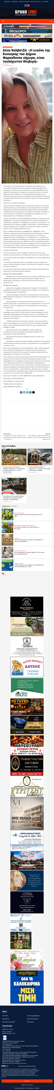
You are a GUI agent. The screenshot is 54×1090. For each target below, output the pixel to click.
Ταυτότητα (36, 1088)
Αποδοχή (27, 1081)
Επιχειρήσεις (17, 538)
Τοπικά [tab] (14, 506)
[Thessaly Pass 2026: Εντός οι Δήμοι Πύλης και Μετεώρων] (7, 527)
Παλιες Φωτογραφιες (24, 1)
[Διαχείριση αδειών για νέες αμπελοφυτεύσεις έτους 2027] (7, 514)
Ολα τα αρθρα (44, 1)
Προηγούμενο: (15, 436)
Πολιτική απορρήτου (29, 1088)
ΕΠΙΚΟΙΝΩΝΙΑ (15, 1)
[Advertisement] (27, 415)
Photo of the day (35, 1)
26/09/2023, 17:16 (8, 65)
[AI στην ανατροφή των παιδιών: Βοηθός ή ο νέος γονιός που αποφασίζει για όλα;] (7, 552)
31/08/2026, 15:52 (8, 474)
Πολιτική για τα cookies (19, 1088)
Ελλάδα (16, 563)
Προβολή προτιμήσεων (27, 1085)
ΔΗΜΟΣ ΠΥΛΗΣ (26, 525)
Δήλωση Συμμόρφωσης (33, 1015)
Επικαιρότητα (32, 525)
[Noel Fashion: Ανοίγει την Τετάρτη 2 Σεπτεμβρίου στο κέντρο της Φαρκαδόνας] (7, 540)
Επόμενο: (39, 436)
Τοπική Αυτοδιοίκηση (7, 47)
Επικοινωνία (30, 1022)
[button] (3, 21)
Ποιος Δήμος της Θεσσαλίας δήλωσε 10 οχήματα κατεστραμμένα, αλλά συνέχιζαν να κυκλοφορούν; (13, 497)
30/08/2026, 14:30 (8, 501)
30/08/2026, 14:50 (34, 472)
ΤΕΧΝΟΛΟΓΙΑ (23, 550)
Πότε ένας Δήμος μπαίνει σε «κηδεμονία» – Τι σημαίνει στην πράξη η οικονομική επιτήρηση (40, 468)
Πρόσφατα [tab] (6, 506)
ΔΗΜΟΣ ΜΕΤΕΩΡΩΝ (18, 525)
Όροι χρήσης (5, 1019)
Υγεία (14, 463)
